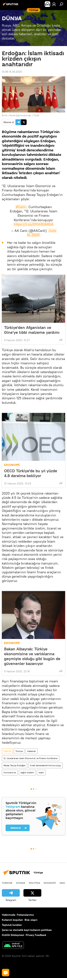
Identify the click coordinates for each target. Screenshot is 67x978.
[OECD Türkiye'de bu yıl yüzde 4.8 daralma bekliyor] (33, 437)
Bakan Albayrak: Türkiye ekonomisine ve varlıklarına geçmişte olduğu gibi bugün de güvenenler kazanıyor (32, 656)
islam (41, 772)
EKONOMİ (12, 465)
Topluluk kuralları (12, 925)
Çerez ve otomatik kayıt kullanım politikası (27, 930)
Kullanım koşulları (12, 919)
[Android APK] (13, 945)
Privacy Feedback (36, 935)
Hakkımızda (8, 914)
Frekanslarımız (25, 914)
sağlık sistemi (27, 772)
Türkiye (19, 751)
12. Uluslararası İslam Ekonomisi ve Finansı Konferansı (31, 758)
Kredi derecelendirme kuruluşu (45, 765)
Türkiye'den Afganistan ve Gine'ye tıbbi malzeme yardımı (32, 330)
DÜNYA (7, 751)
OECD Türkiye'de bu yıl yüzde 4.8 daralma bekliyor (30, 473)
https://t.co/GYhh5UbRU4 (33, 224)
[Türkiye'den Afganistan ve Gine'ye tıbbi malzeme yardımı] (33, 299)
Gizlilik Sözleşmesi (13, 935)
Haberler (31, 751)
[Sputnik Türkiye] (11, 5)
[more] (61, 340)
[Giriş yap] (54, 4)
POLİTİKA (34, 882)
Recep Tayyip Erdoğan (14, 765)
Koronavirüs (10, 772)
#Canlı (21, 207)
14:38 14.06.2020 (12, 71)
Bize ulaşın (31, 919)
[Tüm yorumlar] (5, 972)
